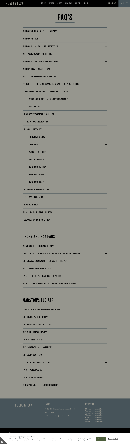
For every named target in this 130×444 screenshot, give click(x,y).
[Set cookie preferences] (4, 440)
